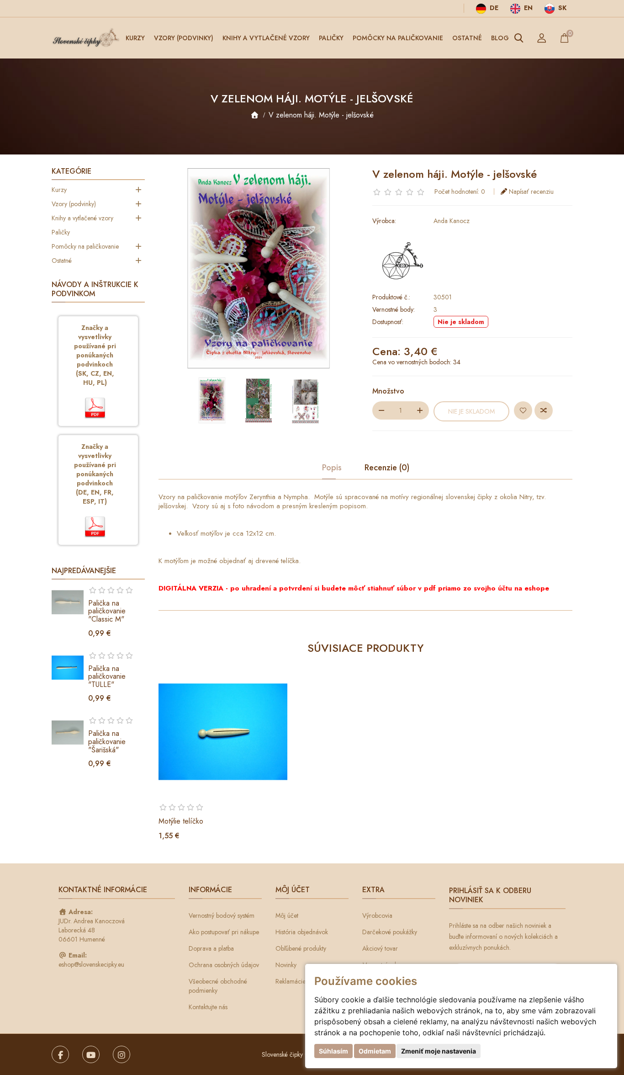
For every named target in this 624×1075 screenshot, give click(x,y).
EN (527, 7)
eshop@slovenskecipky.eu (91, 964)
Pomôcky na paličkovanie (398, 38)
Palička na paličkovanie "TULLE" (107, 676)
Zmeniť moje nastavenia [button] (438, 1051)
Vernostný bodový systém (221, 915)
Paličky (331, 38)
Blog (500, 38)
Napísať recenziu (531, 191)
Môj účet (286, 915)
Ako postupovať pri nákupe (224, 932)
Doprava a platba (211, 948)
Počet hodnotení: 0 (459, 191)
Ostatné (467, 38)
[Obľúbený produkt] (523, 410)
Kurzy (135, 38)
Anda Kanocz (452, 220)
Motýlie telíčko (181, 821)
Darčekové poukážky (389, 932)
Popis (332, 468)
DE (493, 7)
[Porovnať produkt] (543, 410)
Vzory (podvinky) (183, 38)
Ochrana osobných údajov (224, 964)
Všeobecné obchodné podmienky (218, 986)
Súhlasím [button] (333, 1051)
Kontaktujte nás (208, 1006)
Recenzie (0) (387, 468)
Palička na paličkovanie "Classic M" (107, 611)
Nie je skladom (471, 411)
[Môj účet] (541, 38)
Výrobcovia (377, 915)
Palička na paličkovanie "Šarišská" (107, 741)
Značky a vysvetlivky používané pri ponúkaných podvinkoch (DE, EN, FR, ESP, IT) (95, 474)
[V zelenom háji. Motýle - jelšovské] (212, 400)
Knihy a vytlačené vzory (266, 38)
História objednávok (301, 932)
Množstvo (388, 391)
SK (561, 7)
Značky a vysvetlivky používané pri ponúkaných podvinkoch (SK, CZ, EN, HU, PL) (95, 355)
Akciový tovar (380, 948)
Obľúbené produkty (300, 948)
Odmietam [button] (375, 1051)
